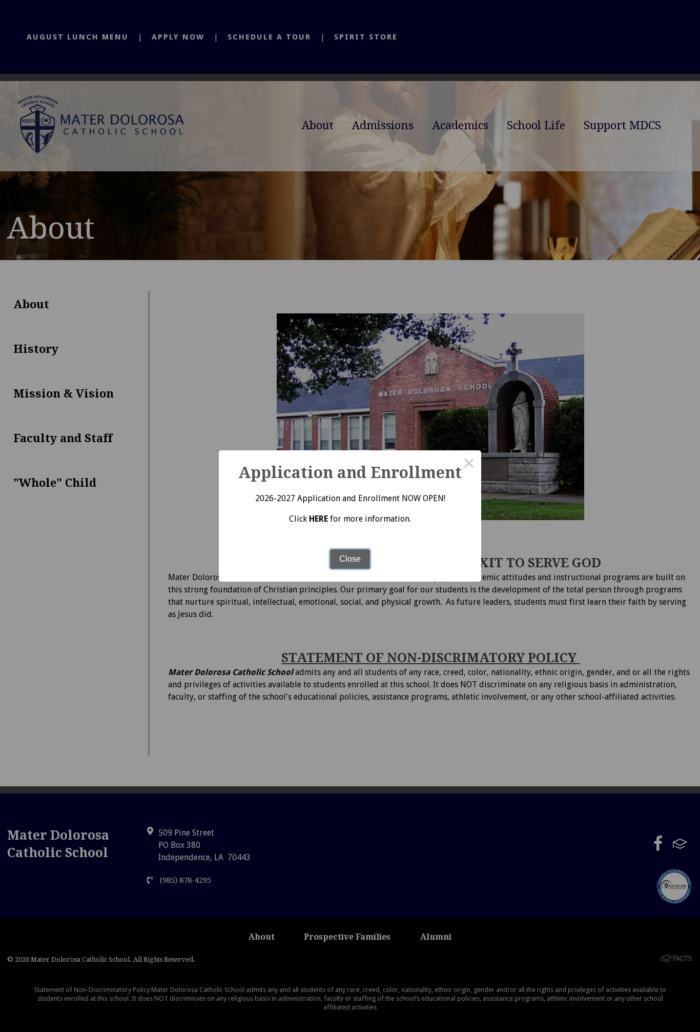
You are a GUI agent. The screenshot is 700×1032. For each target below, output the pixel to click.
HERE (318, 519)
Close (350, 558)
